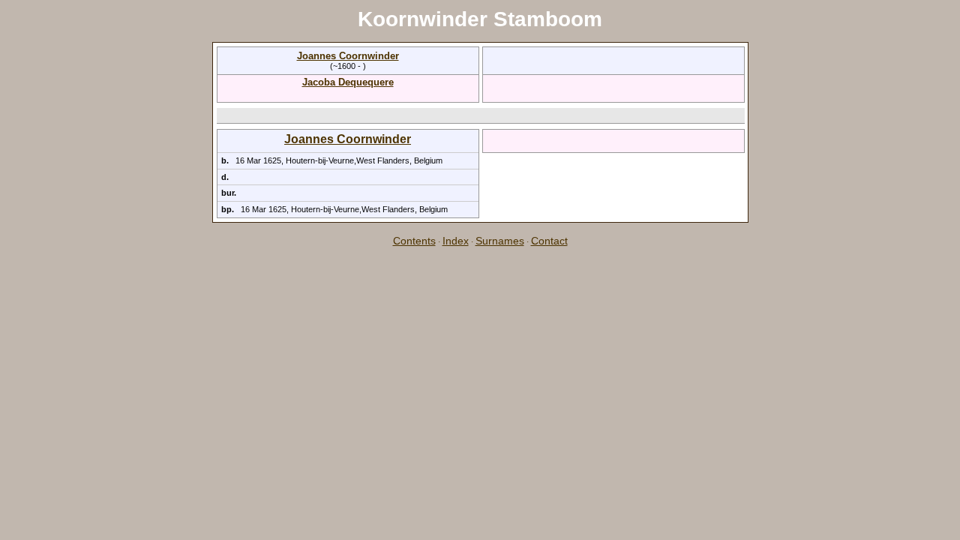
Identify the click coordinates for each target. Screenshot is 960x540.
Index (455, 241)
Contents (414, 241)
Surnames (500, 241)
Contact (549, 241)
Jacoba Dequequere (348, 82)
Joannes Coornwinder (348, 56)
